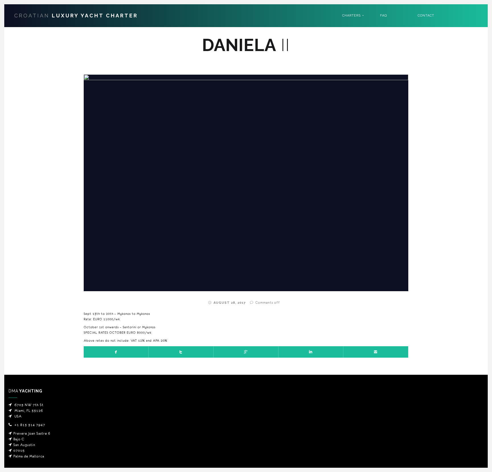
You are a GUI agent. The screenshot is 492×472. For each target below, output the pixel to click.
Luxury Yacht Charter (76, 16)
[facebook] (116, 352)
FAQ (383, 15)
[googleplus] (246, 352)
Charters (351, 15)
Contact (426, 15)
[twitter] (181, 352)
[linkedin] (310, 352)
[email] (375, 352)
